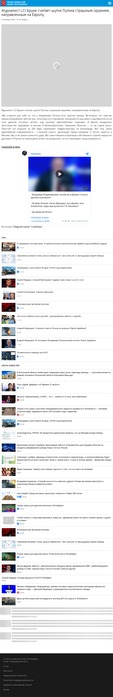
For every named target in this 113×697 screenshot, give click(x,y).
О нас (6, 666)
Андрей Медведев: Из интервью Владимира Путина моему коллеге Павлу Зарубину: (56, 340)
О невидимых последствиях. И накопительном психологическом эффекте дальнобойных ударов (62, 244)
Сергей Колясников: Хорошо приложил (35, 292)
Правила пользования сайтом (17, 685)
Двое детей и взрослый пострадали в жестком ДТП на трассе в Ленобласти (52, 598)
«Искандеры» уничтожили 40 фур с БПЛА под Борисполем (44, 268)
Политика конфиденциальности (18, 680)
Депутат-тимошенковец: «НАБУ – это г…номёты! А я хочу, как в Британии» (52, 397)
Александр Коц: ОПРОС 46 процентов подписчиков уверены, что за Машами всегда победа (60, 433)
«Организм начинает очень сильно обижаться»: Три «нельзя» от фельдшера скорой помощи (60, 256)
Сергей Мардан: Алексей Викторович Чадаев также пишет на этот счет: (50, 280)
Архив (6, 689)
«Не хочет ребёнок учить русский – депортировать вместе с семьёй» (49, 316)
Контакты (7, 671)
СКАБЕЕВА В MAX (10, 147)
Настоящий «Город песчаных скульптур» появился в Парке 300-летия (49, 493)
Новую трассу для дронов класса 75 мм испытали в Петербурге (46, 554)
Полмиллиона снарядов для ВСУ (32, 352)
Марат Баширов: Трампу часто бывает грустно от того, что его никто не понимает (55, 469)
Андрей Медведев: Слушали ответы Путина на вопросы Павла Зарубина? (51, 328)
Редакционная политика (14, 675)
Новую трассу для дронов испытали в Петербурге (40, 505)
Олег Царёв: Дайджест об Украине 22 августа (38, 384)
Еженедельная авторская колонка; (33, 304)
